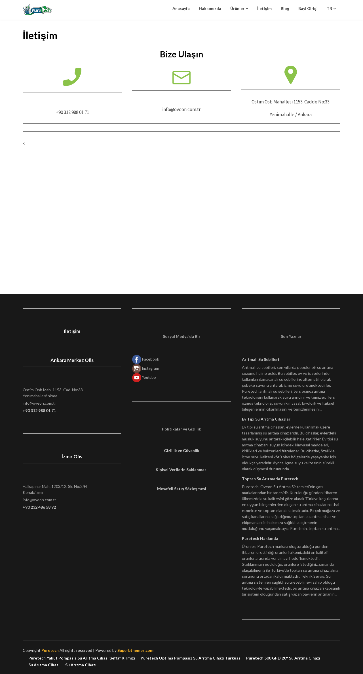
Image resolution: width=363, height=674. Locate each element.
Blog (285, 8)
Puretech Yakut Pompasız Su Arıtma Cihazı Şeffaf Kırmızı (81, 658)
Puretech (50, 650)
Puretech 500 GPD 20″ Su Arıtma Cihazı (283, 658)
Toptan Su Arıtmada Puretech (270, 478)
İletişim (264, 8)
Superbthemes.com (135, 650)
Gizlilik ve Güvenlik (181, 450)
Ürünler (237, 8)
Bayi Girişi (308, 8)
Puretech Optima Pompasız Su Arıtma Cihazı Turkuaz (190, 658)
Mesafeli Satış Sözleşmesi (181, 488)
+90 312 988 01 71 (39, 410)
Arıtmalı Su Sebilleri (260, 359)
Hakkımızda (210, 8)
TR (329, 8)
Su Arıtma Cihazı (44, 665)
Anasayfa (181, 8)
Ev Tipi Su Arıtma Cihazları (267, 419)
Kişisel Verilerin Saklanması (182, 469)
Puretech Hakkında (260, 538)
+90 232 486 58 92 (39, 507)
